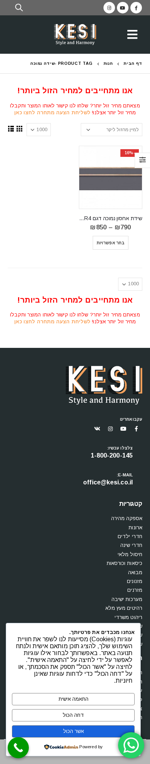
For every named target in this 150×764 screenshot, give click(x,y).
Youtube (123, 429)
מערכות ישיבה (127, 599)
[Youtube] (122, 7)
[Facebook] (136, 7)
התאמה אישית (73, 699)
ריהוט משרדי (128, 617)
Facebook (136, 429)
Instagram (110, 429)
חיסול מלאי (130, 554)
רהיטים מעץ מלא (123, 608)
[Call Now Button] (18, 747)
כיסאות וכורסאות (125, 563)
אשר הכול (73, 731)
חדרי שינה (131, 545)
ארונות (135, 527)
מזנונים (134, 581)
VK (97, 429)
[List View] (11, 128)
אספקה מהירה (126, 518)
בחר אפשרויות (111, 242)
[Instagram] (109, 7)
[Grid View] (19, 128)
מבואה (135, 572)
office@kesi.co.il (108, 482)
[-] (75, 34)
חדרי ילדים (130, 536)
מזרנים (134, 590)
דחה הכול (73, 715)
